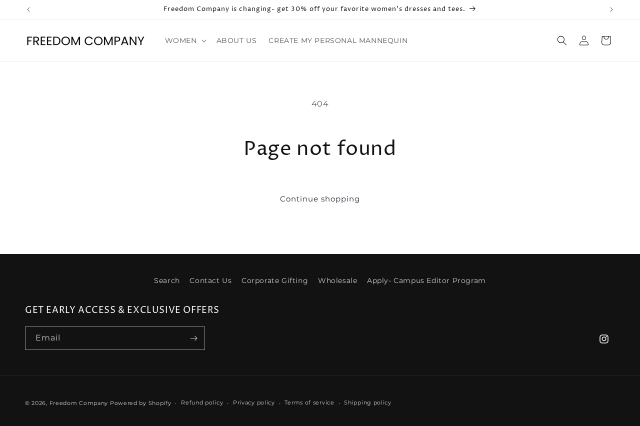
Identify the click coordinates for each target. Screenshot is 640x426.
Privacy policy (254, 402)
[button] (184, 40)
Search (167, 280)
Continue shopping (320, 199)
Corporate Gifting (275, 280)
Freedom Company (79, 403)
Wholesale (337, 280)
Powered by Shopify (141, 403)
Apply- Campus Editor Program (426, 280)
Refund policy (202, 402)
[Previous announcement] (29, 9)
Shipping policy (368, 402)
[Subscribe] (193, 338)
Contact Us (211, 280)
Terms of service (309, 402)
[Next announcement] (611, 9)
